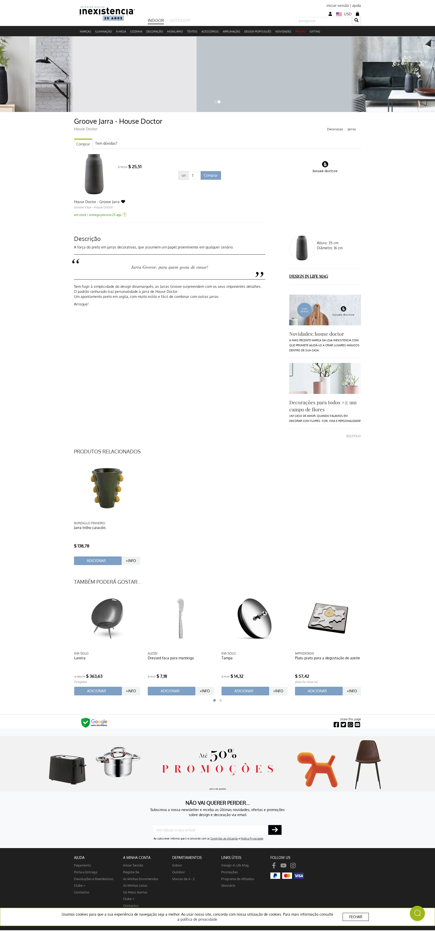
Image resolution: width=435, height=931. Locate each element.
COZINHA (136, 31)
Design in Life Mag (235, 865)
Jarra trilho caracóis (90, 527)
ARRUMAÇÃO (231, 31)
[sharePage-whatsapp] (350, 725)
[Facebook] (273, 865)
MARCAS (85, 31)
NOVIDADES (283, 31)
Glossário (228, 885)
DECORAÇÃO (154, 31)
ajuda (356, 5)
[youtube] (283, 865)
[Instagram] (293, 865)
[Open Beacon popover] (417, 913)
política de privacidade (198, 919)
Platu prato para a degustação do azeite (327, 658)
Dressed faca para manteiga (171, 658)
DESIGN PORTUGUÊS (257, 31)
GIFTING (315, 31)
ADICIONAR (96, 560)
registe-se (131, 872)
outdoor (178, 872)
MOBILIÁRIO (175, 31)
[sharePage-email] (357, 725)
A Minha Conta (137, 857)
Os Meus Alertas (135, 892)
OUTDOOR (179, 20)
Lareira (80, 658)
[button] (214, 700)
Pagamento (82, 865)
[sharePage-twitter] (343, 725)
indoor (177, 865)
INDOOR (156, 20)
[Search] (356, 20)
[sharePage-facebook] (336, 725)
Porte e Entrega (85, 872)
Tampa (227, 658)
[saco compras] (357, 13)
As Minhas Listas (135, 885)
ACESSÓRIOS (210, 31)
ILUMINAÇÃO (103, 31)
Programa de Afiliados (237, 879)
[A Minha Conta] (330, 14)
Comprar (83, 144)
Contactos (81, 892)
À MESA (121, 31)
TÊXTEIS (192, 31)
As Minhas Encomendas (140, 879)
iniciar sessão (338, 5)
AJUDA (79, 857)
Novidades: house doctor (316, 333)
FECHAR (355, 917)
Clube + (79, 885)
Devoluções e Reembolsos (94, 879)
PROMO (300, 31)
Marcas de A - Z (183, 879)
